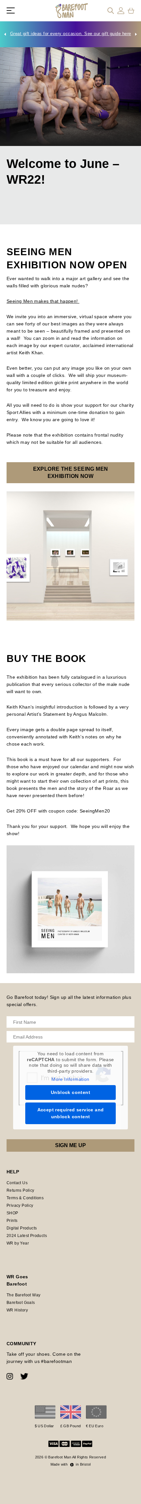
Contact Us (17, 1183)
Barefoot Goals (21, 1302)
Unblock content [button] (70, 1092)
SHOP (12, 1213)
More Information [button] (70, 1079)
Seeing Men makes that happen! (43, 301)
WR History (17, 1310)
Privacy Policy (20, 1205)
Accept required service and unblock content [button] (70, 1113)
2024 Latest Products (27, 1235)
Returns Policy (20, 1190)
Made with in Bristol (70, 1464)
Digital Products (22, 1228)
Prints (12, 1220)
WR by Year (18, 1243)
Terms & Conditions (25, 1198)
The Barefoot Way (23, 1295)
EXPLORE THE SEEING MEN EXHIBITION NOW (70, 472)
